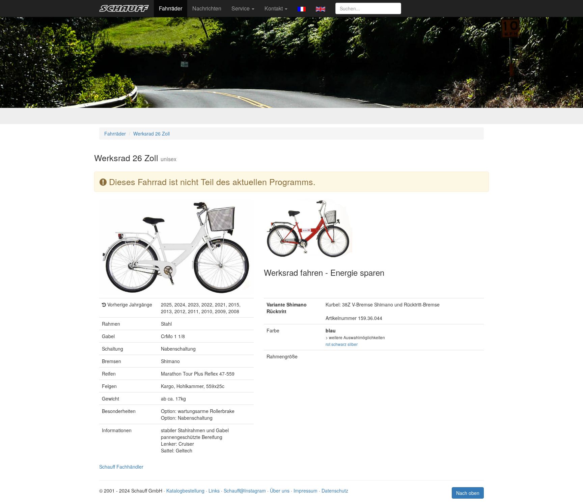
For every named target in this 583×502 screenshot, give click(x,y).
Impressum (305, 490)
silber (353, 344)
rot (328, 344)
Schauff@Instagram (245, 490)
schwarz (338, 344)
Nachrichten (206, 8)
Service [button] (241, 8)
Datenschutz (335, 490)
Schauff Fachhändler (121, 466)
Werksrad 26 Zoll (151, 133)
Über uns (279, 490)
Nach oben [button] (467, 493)
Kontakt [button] (274, 8)
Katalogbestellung (185, 490)
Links (214, 490)
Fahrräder (170, 8)
